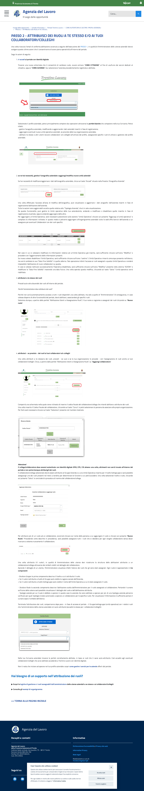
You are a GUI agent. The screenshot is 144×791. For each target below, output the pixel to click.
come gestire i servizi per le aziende (83, 666)
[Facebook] (15, 779)
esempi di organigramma (32, 689)
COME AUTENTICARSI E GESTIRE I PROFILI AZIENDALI (83, 27)
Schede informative (38, 27)
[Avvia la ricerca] (138, 14)
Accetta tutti (101, 773)
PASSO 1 (84, 46)
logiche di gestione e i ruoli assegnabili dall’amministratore (43, 684)
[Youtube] (22, 779)
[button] (6, 13)
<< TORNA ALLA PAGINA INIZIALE (28, 701)
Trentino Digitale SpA (80, 760)
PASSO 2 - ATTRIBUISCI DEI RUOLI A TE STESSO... (31, 29)
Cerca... (113, 14)
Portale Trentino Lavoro (55, 27)
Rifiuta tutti (101, 778)
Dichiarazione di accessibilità (83, 746)
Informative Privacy (80, 750)
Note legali (77, 754)
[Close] (111, 767)
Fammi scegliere (101, 784)
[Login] (141, 3)
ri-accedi (21, 59)
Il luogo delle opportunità (21, 27)
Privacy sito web (102, 746)
